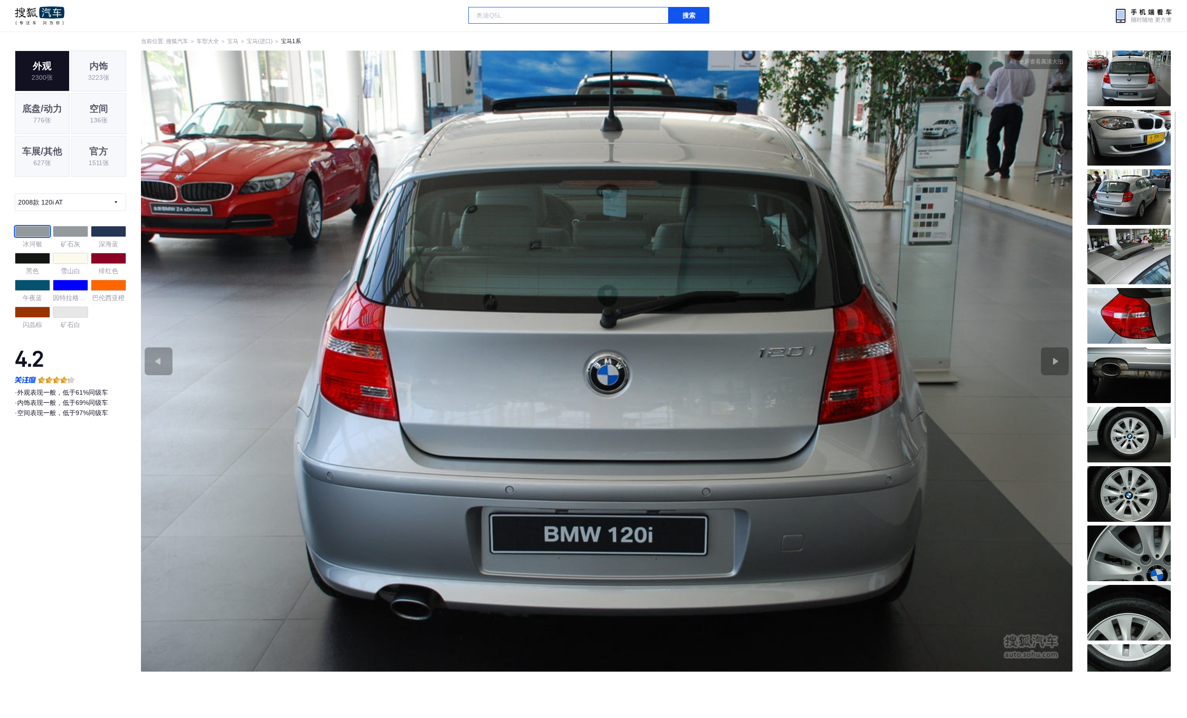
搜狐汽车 (39, 15)
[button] (374, 361)
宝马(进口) (260, 41)
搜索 (689, 15)
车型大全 (208, 41)
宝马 (232, 41)
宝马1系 (291, 41)
